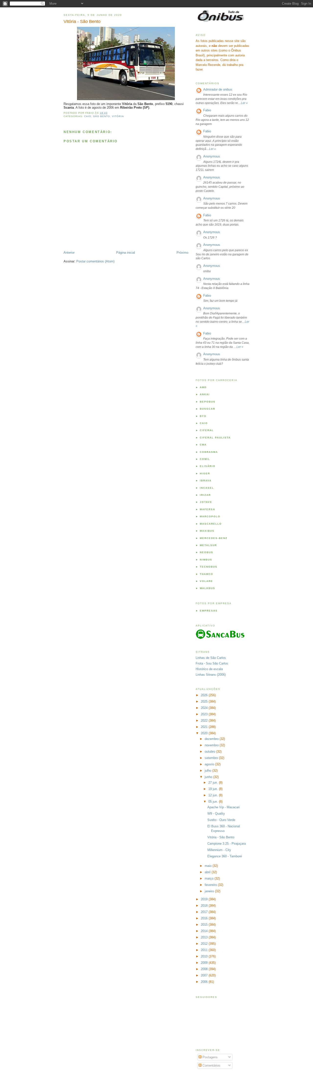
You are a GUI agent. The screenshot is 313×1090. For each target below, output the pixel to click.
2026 (205, 695)
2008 (205, 969)
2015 (205, 924)
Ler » (244, 103)
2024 (205, 708)
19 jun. (213, 789)
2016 (205, 918)
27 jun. (213, 782)
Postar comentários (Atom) (95, 261)
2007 (205, 975)
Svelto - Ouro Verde (221, 820)
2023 (205, 714)
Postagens (209, 1057)
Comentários (210, 1065)
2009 (205, 963)
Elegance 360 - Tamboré (224, 856)
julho (208, 770)
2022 (205, 720)
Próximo (182, 252)
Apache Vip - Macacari (223, 807)
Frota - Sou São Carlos (212, 663)
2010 (205, 956)
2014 (205, 931)
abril (208, 872)
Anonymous (211, 156)
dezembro (212, 739)
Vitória (118, 116)
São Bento (101, 116)
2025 (205, 701)
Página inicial (125, 252)
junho (209, 777)
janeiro (210, 891)
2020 (205, 733)
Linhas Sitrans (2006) (211, 674)
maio (208, 866)
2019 (205, 899)
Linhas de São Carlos (211, 658)
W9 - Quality (216, 813)
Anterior (69, 252)
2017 (205, 912)
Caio (87, 116)
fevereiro (211, 885)
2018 (205, 905)
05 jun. (213, 801)
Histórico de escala (209, 669)
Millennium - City (219, 850)
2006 (205, 982)
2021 (205, 727)
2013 (205, 937)
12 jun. (213, 795)
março (209, 878)
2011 (205, 950)
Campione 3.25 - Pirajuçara (226, 843)
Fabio (207, 110)
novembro (212, 745)
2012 (205, 943)
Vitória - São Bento (82, 21)
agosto (210, 764)
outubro (210, 751)
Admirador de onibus (217, 89)
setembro (212, 758)
